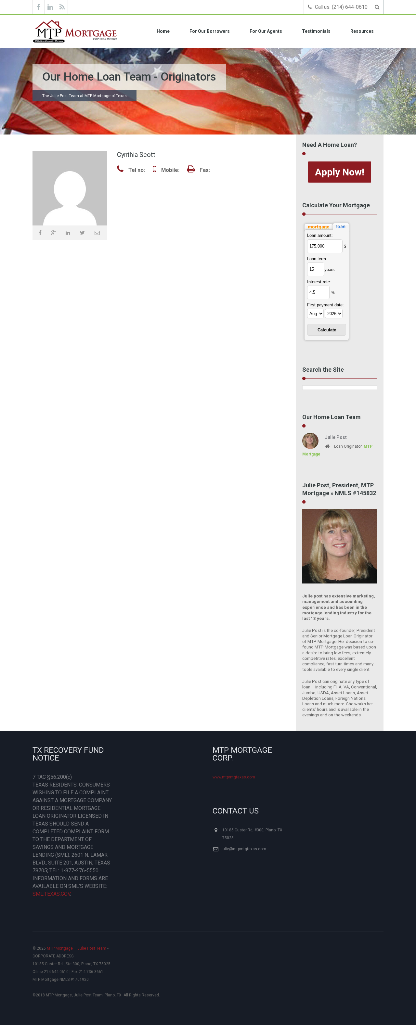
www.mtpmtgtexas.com (234, 777)
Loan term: (317, 258)
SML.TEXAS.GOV (51, 894)
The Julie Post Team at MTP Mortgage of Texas (84, 96)
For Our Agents (266, 31)
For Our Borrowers (209, 31)
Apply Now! (339, 172)
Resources (362, 31)
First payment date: (325, 304)
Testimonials (316, 31)
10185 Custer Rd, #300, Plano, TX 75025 (252, 834)
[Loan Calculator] (326, 220)
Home (163, 31)
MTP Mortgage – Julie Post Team (76, 948)
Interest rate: (319, 281)
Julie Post (336, 437)
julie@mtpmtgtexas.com (244, 849)
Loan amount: (320, 235)
